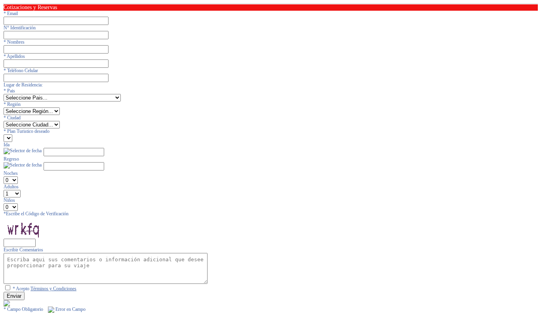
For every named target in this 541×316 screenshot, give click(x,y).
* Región (12, 104)
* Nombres (14, 42)
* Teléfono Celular (21, 70)
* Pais (9, 91)
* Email (11, 13)
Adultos (11, 187)
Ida (7, 144)
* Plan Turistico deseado (27, 131)
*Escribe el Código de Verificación (36, 213)
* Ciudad (12, 118)
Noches (11, 173)
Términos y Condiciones (53, 288)
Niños (9, 200)
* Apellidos (14, 56)
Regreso (11, 159)
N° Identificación (20, 28)
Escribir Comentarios (23, 250)
